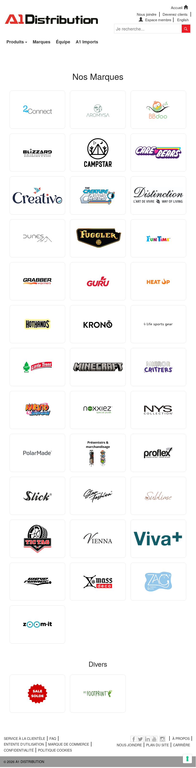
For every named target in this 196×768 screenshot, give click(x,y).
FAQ (52, 738)
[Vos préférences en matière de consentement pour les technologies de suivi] (187, 758)
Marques (41, 42)
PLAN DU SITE (157, 744)
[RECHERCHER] (186, 29)
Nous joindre (146, 14)
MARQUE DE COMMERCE (68, 744)
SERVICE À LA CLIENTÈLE (24, 738)
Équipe (63, 42)
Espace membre (157, 19)
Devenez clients (175, 14)
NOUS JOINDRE (129, 744)
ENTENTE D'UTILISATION (24, 744)
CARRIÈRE (181, 744)
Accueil (176, 7)
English (183, 19)
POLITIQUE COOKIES (55, 750)
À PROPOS (181, 738)
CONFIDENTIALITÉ (19, 750)
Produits (15, 42)
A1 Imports (87, 42)
